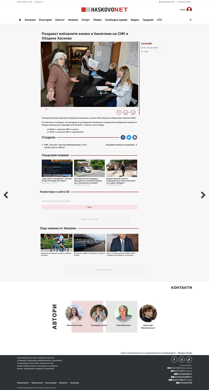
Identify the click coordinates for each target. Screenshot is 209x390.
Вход (183, 9)
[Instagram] (182, 360)
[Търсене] (190, 19)
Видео (135, 19)
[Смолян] (180, 380)
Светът (60, 19)
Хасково (30, 19)
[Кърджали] (181, 371)
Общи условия (37, 383)
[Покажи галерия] (136, 48)
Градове (148, 19)
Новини (73, 19)
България (45, 19)
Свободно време (116, 19)
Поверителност (23, 383)
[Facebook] (174, 360)
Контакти (181, 287)
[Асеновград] (181, 377)
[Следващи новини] (134, 173)
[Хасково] (104, 9)
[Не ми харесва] (134, 112)
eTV (159, 19)
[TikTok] (189, 360)
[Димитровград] (179, 368)
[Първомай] (183, 374)
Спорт (86, 19)
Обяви (97, 19)
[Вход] (189, 9)
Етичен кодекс (51, 383)
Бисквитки (63, 383)
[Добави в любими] (119, 112)
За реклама (74, 383)
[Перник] (184, 383)
